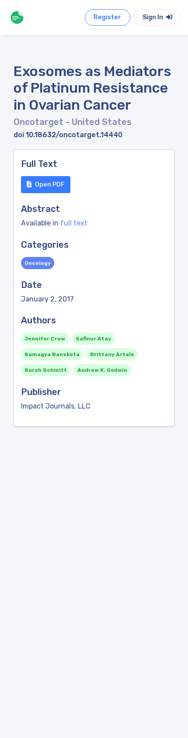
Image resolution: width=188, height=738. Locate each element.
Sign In (153, 17)
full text (73, 223)
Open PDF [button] (50, 184)
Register (107, 17)
